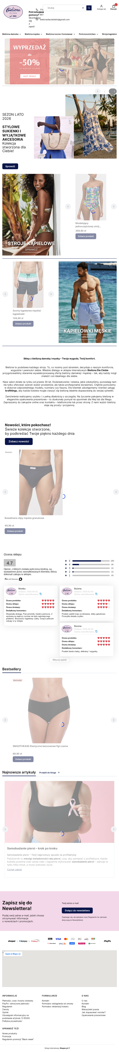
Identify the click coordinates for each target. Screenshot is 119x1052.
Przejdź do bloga (47, 772)
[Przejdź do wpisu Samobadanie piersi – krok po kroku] (59, 812)
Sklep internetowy (56, 1048)
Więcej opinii (59, 660)
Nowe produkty (9, 1033)
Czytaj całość (14, 869)
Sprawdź (10, 166)
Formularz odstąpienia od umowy (57, 1003)
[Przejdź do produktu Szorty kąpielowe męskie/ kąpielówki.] (28, 284)
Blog (84, 1006)
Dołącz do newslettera (77, 910)
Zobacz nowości (19, 441)
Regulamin (7, 1006)
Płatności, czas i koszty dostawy (17, 1000)
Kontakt (45, 1000)
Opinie (5, 1012)
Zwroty (5, 1009)
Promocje (6, 1036)
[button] (89, 7)
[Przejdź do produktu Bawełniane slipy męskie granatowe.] (41, 482)
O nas (84, 1000)
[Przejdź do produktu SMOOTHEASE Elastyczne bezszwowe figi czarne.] (49, 710)
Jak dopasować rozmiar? (94, 1012)
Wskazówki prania (90, 1009)
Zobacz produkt (86, 236)
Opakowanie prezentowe (94, 1015)
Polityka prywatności (12, 1021)
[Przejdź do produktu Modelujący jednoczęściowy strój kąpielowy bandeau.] (90, 197)
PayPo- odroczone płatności (15, 1003)
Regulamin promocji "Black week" (18, 1039)
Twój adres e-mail (70, 903)
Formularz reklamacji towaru (55, 1006)
